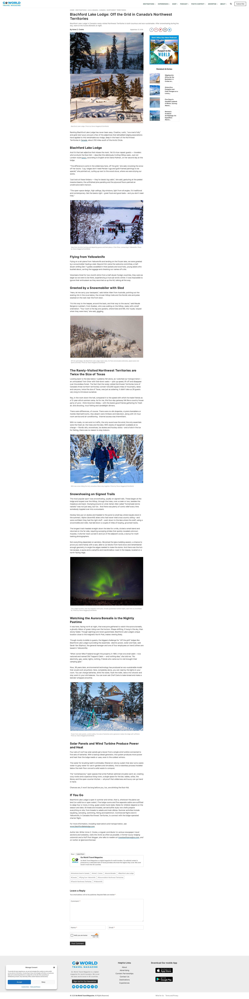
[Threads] (92, 986)
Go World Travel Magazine (92, 857)
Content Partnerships (124, 974)
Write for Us (160, 995)
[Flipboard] (96, 986)
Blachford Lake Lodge (126, 873)
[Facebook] (73, 986)
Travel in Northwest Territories (81, 881)
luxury (83, 158)
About (72, 854)
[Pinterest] (81, 986)
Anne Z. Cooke (78, 29)
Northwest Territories (116, 10)
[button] (54, 967)
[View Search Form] (231, 4)
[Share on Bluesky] (169, 30)
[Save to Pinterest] (156, 30)
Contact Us (124, 977)
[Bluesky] (88, 986)
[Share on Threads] (165, 30)
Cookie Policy (25, 986)
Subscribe (240, 4)
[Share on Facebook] (151, 30)
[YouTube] (84, 986)
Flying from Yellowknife (87, 877)
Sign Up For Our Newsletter (85, 981)
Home (72, 10)
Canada (102, 10)
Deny (43, 982)
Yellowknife (98, 881)
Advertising (124, 970)
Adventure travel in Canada (80, 873)
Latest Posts (80, 854)
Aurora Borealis (110, 873)
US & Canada (93, 10)
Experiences (124, 983)
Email (112, 928)
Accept (19, 982)
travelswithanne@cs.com (128, 837)
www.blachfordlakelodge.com (82, 826)
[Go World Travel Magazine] (75, 860)
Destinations (81, 10)
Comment (75, 901)
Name (74, 928)
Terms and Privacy (35, 986)
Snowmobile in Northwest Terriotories (110, 877)
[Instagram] (77, 986)
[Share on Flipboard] (161, 30)
